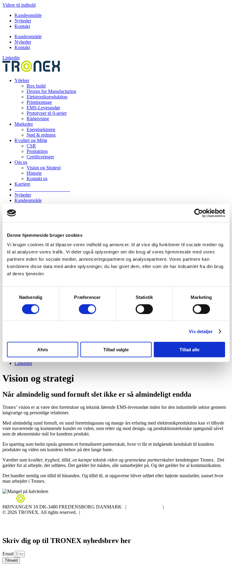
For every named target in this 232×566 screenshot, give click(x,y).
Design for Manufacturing (51, 91)
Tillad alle (189, 349)
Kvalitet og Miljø (30, 140)
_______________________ (42, 189)
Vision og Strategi (44, 167)
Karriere (22, 184)
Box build (36, 85)
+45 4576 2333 (144, 506)
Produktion (37, 151)
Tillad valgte (116, 349)
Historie (34, 173)
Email (8, 553)
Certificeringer (40, 156)
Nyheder (22, 20)
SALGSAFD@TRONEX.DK (196, 506)
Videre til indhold (19, 5)
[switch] (87, 309)
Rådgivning (38, 118)
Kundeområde (28, 15)
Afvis (42, 349)
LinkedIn (23, 363)
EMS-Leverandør (43, 107)
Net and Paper (216, 528)
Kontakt (22, 26)
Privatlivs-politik (18, 517)
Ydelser (21, 80)
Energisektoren (41, 129)
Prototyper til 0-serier (47, 113)
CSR (31, 145)
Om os (20, 162)
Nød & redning (41, 134)
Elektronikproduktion (47, 96)
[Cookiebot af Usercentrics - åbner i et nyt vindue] (198, 212)
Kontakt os (37, 178)
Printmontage (39, 102)
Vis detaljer (201, 331)
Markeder (23, 124)
